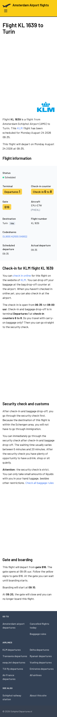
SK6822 (23, 236)
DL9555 (7, 236)
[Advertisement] (28, 68)
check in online (22, 275)
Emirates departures (42, 668)
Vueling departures (41, 662)
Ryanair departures (41, 656)
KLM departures (12, 649)
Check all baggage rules (39, 483)
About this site (38, 695)
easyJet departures (14, 662)
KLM (20, 128)
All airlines (35, 675)
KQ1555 (15, 236)
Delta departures (39, 649)
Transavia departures (15, 656)
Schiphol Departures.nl (21, 711)
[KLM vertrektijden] (45, 107)
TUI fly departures (13, 668)
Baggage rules (38, 633)
